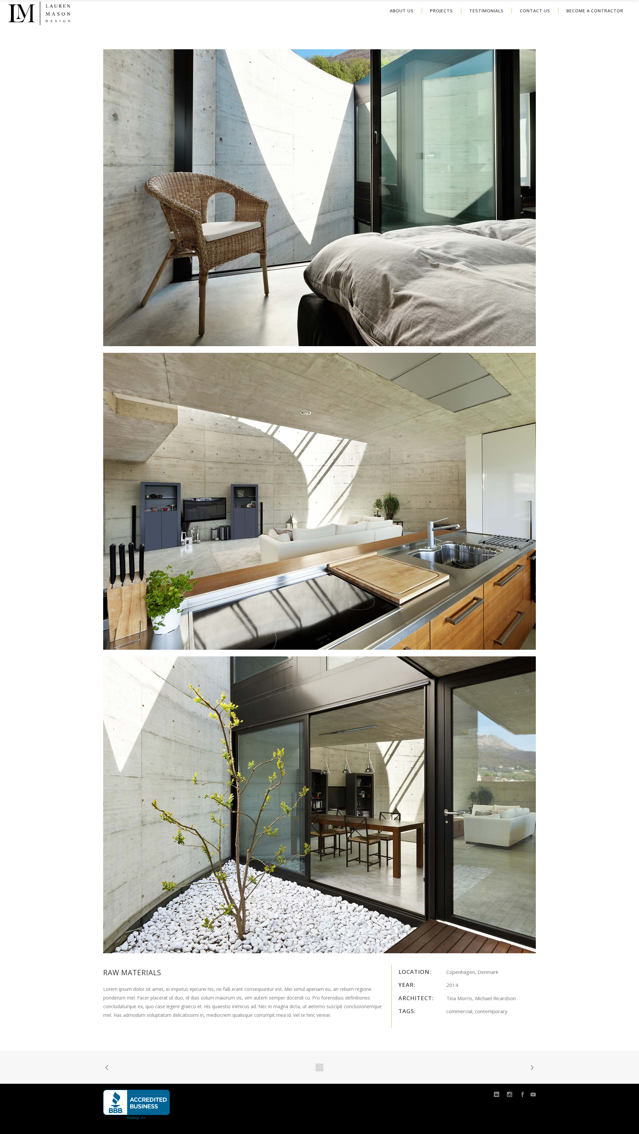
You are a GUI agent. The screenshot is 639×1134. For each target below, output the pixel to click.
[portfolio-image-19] (319, 501)
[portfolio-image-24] (319, 804)
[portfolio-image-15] (319, 197)
